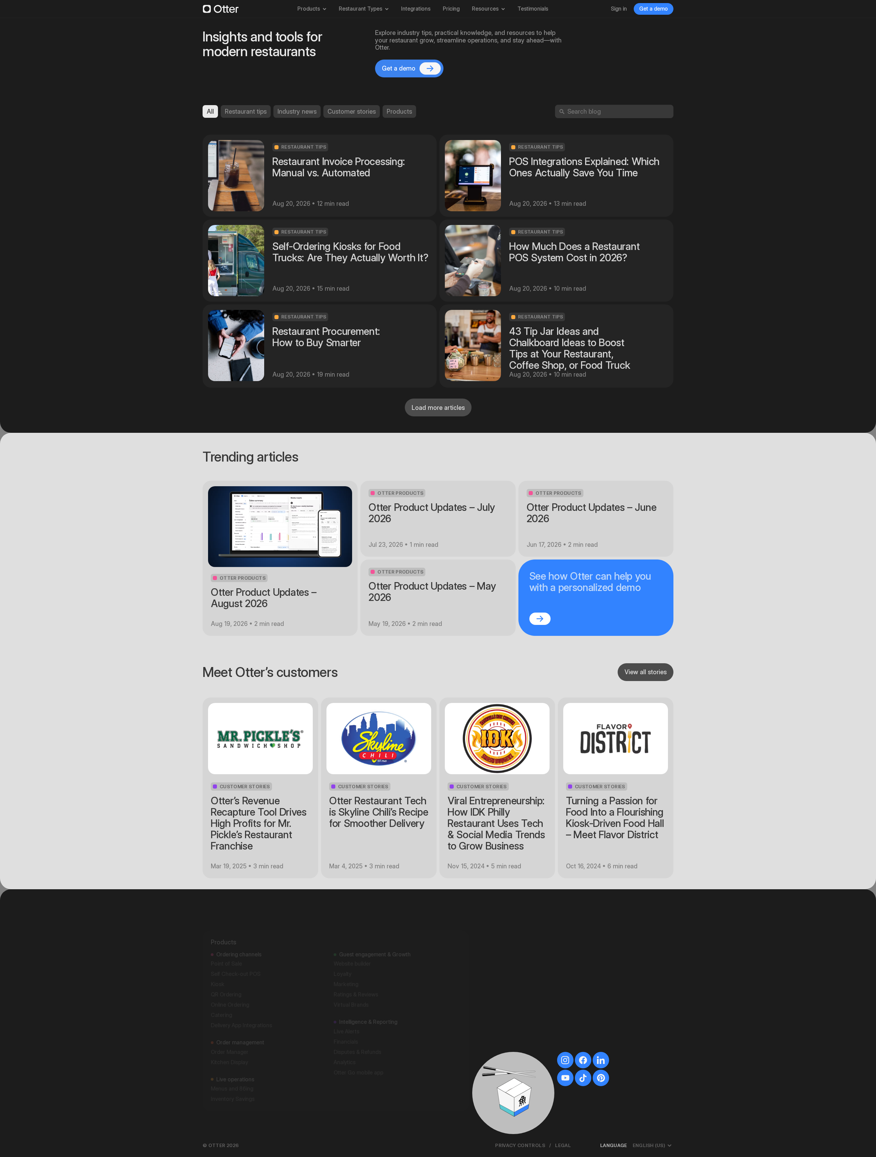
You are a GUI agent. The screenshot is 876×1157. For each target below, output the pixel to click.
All (210, 111)
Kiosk (217, 954)
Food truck (493, 964)
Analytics (345, 1032)
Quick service (497, 934)
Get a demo (653, 8)
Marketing (346, 954)
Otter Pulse (596, 1026)
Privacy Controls (520, 1145)
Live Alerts (346, 1001)
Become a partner (604, 1006)
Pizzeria (490, 985)
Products (308, 8)
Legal (563, 1145)
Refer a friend (599, 1016)
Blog (587, 944)
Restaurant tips (246, 111)
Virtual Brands (351, 974)
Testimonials (532, 8)
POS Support (598, 1036)
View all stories (645, 672)
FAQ (587, 975)
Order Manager (229, 1022)
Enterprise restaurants (507, 1006)
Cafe (486, 954)
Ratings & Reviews (356, 964)
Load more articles (438, 407)
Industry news (297, 111)
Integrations (415, 8)
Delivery (490, 995)
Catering (221, 985)
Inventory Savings (233, 1069)
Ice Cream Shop (500, 1016)
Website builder (352, 933)
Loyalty (342, 944)
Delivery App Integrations (241, 995)
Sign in (619, 8)
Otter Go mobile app (358, 1042)
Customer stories (351, 111)
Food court (494, 975)
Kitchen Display (229, 1032)
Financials (346, 1011)
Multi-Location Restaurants (513, 1036)
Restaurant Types (360, 8)
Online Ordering (230, 974)
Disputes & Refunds (357, 1022)
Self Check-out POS (235, 944)
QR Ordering (226, 964)
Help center (596, 985)
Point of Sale (226, 933)
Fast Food (492, 1026)
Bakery (489, 944)
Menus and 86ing (232, 1058)
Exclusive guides (602, 954)
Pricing (451, 8)
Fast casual (494, 923)
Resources (485, 8)
